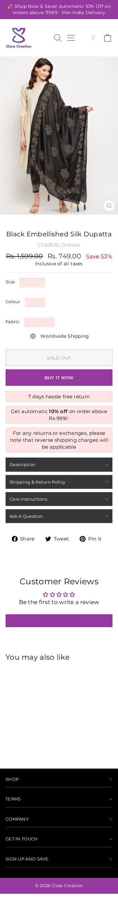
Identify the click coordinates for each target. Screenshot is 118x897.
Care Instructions (28, 499)
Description (22, 464)
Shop (12, 779)
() (93, 37)
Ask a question (26, 516)
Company (17, 819)
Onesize (32, 282)
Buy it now (59, 377)
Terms (13, 799)
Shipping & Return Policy (37, 482)
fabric (13, 321)
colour (13, 301)
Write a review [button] (58, 621)
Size (10, 281)
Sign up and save (27, 858)
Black (35, 302)
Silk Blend (40, 322)
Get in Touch (22, 838)
